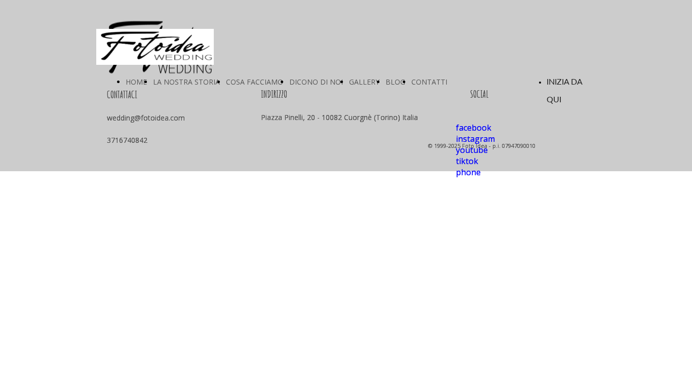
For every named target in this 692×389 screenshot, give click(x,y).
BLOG (395, 82)
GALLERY (364, 82)
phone (468, 172)
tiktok (467, 161)
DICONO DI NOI (316, 82)
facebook (473, 127)
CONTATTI (429, 82)
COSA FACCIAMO (254, 82)
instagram (475, 138)
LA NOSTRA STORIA (186, 82)
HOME (136, 82)
